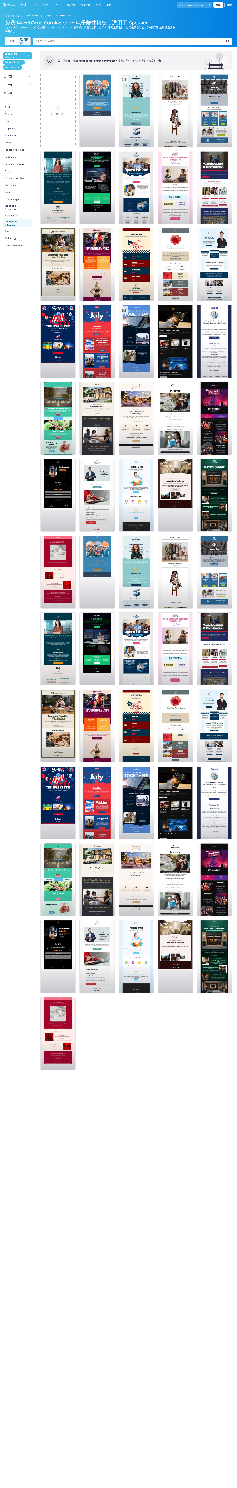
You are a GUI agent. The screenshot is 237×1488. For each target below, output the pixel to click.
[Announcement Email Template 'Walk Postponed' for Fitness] (97, 110)
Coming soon (32, 15)
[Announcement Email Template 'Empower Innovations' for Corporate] (136, 110)
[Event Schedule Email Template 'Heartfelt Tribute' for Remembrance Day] (175, 264)
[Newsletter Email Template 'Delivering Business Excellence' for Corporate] (214, 264)
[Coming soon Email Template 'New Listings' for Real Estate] (97, 418)
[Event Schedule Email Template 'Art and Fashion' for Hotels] (214, 495)
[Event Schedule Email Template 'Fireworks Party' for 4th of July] (97, 341)
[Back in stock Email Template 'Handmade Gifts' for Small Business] (58, 264)
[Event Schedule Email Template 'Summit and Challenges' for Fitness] (97, 264)
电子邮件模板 (12, 15)
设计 (11, 41)
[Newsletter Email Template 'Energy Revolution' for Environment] (136, 341)
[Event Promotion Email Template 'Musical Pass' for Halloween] (214, 418)
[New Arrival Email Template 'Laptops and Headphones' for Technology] (175, 341)
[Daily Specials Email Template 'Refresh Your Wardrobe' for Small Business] (175, 110)
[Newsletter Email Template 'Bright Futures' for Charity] (136, 187)
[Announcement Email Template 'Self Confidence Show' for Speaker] (58, 495)
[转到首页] (13, 5)
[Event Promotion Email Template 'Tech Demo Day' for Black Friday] (97, 187)
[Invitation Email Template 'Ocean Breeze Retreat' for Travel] (175, 418)
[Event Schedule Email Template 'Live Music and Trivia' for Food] (136, 264)
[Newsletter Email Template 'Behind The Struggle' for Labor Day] (214, 110)
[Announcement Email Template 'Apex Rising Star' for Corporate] (214, 341)
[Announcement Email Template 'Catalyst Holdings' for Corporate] (58, 187)
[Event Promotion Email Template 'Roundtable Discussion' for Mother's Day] (175, 187)
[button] (30, 76)
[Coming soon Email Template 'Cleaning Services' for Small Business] (136, 495)
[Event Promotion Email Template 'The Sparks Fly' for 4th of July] (58, 341)
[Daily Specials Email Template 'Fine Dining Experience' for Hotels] (136, 418)
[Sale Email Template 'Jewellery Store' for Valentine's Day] (58, 572)
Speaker (49, 15)
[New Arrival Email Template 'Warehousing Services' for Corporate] (214, 187)
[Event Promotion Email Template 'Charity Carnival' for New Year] (58, 418)
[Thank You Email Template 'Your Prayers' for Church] (175, 495)
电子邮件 (24, 41)
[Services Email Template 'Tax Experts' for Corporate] (97, 495)
